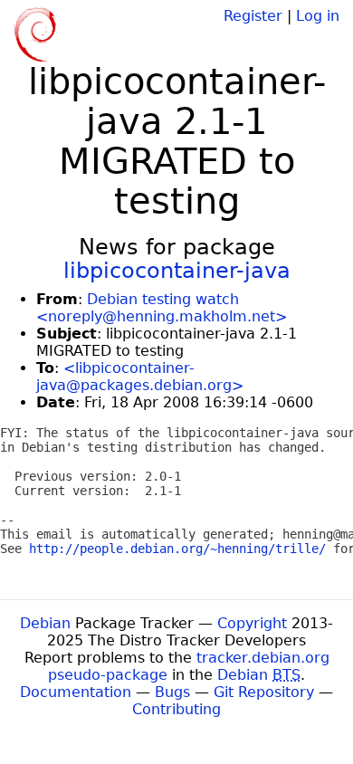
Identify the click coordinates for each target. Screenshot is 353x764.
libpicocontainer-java (177, 270)
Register (253, 15)
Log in (317, 15)
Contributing (176, 709)
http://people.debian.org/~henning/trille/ (177, 548)
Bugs (172, 692)
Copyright (252, 623)
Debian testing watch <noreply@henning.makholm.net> (161, 308)
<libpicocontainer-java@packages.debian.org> (139, 376)
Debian (45, 623)
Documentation (75, 692)
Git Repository (264, 692)
